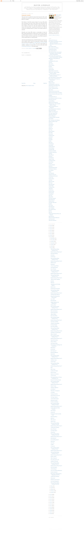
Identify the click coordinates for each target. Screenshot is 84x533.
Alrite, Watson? (51, 154)
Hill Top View (53, 287)
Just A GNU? (53, 299)
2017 (51, 496)
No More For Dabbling (54, 401)
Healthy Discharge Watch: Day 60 (56, 330)
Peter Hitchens (51, 124)
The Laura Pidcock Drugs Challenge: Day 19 (55, 271)
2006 (51, 513)
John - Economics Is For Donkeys (54, 120)
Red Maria (50, 138)
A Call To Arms (53, 375)
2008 (51, 510)
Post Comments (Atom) (30, 85)
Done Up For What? (54, 315)
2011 (51, 505)
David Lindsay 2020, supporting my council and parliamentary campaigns (55, 56)
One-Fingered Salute (54, 343)
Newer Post (23, 83)
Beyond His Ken (53, 300)
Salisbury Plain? (53, 304)
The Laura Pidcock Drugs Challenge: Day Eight (55, 423)
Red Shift (50, 66)
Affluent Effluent (53, 314)
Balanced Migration (52, 115)
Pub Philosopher (51, 135)
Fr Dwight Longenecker (53, 152)
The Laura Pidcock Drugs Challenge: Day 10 (55, 382)
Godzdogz (50, 153)
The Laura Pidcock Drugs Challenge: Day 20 (55, 259)
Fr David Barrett (51, 148)
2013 (51, 502)
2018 (51, 494)
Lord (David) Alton (52, 160)
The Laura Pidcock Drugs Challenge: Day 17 (55, 291)
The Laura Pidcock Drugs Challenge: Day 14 (55, 328)
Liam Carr (50, 127)
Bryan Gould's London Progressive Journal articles (54, 79)
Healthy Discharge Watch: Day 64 (56, 277)
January (52, 492)
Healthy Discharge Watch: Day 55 (56, 406)
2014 (51, 500)
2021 (51, 233)
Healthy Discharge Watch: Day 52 (56, 450)
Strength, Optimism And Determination (55, 303)
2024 (51, 228)
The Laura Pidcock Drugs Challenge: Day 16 (55, 307)
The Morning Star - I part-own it (54, 84)
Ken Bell (50, 203)
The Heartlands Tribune (53, 49)
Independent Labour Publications (54, 85)
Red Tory (50, 210)
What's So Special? (54, 458)
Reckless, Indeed (53, 456)
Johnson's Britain (53, 341)
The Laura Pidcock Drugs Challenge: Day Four (55, 463)
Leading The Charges (54, 370)
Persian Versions (53, 372)
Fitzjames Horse (51, 178)
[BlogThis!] (37, 48)
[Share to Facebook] (40, 48)
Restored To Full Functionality (56, 379)
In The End (52, 255)
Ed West (50, 141)
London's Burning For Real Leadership (55, 408)
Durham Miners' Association (53, 70)
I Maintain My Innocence (53, 40)
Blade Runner (53, 347)
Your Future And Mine (54, 321)
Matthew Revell (51, 201)
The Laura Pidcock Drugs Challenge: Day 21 (55, 250)
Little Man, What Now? (53, 202)
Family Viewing (53, 385)
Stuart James (51, 134)
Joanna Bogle (51, 161)
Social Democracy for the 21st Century (55, 98)
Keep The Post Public (52, 110)
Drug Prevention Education (53, 102)
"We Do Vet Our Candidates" (55, 279)
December (53, 238)
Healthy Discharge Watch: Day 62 (56, 309)
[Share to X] (39, 48)
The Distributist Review (53, 96)
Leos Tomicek (51, 170)
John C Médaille (51, 208)
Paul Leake (50, 142)
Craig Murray (51, 194)
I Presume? (52, 282)
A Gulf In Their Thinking (55, 427)
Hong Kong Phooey (54, 416)
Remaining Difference (54, 352)
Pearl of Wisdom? (54, 429)
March (52, 489)
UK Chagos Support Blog (53, 113)
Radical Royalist (51, 206)
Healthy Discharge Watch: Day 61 (56, 320)
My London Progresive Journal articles (55, 77)
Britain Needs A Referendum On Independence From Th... (56, 474)
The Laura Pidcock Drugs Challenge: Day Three (55, 483)
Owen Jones (51, 122)
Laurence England (52, 164)
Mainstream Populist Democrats (54, 217)
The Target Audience (54, 397)
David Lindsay (42, 5)
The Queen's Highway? (54, 387)
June (52, 247)
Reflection (52, 418)
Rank (52, 367)
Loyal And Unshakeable (55, 481)
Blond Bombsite (53, 438)
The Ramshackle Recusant (53, 175)
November (53, 239)
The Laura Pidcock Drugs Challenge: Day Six (55, 448)
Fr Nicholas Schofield (52, 150)
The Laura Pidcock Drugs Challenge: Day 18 (55, 275)
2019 (51, 236)
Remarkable (53, 264)
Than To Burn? (53, 410)
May (52, 486)
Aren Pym (50, 62)
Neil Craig (50, 195)
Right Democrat (51, 216)
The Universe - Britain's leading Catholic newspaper (54, 73)
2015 (51, 499)
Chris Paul (50, 180)
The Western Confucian (53, 168)
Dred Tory (50, 212)
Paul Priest (50, 156)
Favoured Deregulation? (55, 439)
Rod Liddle (51, 132)
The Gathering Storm (54, 267)
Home (34, 83)
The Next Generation (54, 312)
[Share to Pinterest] (41, 48)
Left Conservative (52, 219)
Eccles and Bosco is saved (53, 87)
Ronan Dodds (51, 118)
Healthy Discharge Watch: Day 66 (56, 261)
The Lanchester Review (53, 50)
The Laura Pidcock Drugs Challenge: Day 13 (55, 336)
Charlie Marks (51, 185)
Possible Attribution (54, 472)
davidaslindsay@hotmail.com (27, 46)
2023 (51, 230)
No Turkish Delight (54, 324)
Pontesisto (50, 163)
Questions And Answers (55, 373)
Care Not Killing (51, 100)
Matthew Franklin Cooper (53, 121)
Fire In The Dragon (54, 467)
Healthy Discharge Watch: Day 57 (56, 366)
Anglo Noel (51, 188)
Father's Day (53, 441)
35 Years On (53, 446)
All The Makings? (54, 468)
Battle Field (53, 354)
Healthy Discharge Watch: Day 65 (56, 273)
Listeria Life (53, 412)
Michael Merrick (51, 131)
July (52, 246)
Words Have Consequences (55, 390)
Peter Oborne (51, 125)
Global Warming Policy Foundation (55, 108)
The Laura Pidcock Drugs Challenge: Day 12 (55, 356)
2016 (51, 497)
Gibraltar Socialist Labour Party (54, 91)
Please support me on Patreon (53, 47)
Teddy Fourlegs (51, 69)
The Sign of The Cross (52, 174)
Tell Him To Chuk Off (54, 461)
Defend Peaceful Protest (53, 114)
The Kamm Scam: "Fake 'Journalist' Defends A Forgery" (54, 104)
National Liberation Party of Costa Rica (55, 92)
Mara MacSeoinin (52, 199)
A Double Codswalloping (55, 323)
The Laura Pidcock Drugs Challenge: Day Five (55, 453)
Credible (52, 444)
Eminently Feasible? (54, 400)
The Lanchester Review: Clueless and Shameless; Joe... (56, 378)
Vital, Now (52, 442)
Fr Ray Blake (51, 145)
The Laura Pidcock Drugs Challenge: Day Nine (55, 404)
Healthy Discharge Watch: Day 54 (56, 425)
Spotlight (52, 281)
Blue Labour (51, 89)
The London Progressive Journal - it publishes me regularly (55, 75)
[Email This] (36, 48)
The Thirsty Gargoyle (52, 198)
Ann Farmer (51, 136)
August (52, 244)
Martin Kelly (51, 196)
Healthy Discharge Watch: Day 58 (56, 358)
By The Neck (53, 349)
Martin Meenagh (51, 184)
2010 (51, 507)
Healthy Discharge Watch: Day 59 (56, 338)
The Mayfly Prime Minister (55, 294)
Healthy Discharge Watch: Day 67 (56, 251)
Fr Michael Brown (52, 146)
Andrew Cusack (51, 159)
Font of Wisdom (53, 269)
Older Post (45, 83)
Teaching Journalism (54, 393)
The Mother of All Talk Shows (56, 332)
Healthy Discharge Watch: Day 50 (56, 465)
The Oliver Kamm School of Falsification (53, 107)
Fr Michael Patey (51, 187)
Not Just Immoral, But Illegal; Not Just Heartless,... (56, 345)
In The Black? (53, 389)
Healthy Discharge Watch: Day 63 (56, 292)
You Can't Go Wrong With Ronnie (56, 470)
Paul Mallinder (51, 157)
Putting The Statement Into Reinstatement (55, 297)
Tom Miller (51, 139)
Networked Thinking (54, 253)
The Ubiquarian (51, 173)
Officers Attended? (54, 334)
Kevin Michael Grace (52, 209)
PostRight (50, 95)
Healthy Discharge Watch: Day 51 (56, 454)
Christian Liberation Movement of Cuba (55, 93)
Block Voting (53, 369)
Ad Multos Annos (54, 360)
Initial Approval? (53, 350)
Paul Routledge (51, 192)
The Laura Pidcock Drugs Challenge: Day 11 (55, 364)
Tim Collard (51, 205)
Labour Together (51, 65)
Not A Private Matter (54, 326)
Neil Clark (50, 129)
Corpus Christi (53, 361)
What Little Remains (54, 310)
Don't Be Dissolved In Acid (55, 395)
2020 (51, 235)
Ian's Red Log (51, 189)
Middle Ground (53, 262)
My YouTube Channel (52, 46)
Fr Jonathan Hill (51, 149)
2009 (51, 508)
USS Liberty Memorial (52, 220)
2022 (51, 232)
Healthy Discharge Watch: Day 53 (56, 436)
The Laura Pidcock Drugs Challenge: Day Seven (55, 434)
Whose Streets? (53, 419)
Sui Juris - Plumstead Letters (53, 88)
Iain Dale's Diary (51, 191)
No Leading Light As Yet (55, 459)
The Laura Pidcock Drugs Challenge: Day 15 (55, 318)
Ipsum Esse (50, 166)
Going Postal (53, 432)
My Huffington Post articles (53, 61)
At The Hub (53, 392)
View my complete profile (54, 35)
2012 (51, 504)
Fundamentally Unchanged (55, 288)
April (52, 487)
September (53, 242)
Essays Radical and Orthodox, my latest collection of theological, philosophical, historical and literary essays (55, 43)
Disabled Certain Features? (55, 479)
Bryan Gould (51, 81)
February (52, 490)
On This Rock (53, 256)
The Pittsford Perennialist (53, 167)
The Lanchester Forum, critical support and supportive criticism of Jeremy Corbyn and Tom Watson (55, 53)
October (52, 241)
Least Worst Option (54, 430)
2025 (51, 227)
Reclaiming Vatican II (52, 99)
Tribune (50, 171)
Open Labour (51, 63)
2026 (51, 225)
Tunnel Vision (53, 421)
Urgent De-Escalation (54, 340)
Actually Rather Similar (55, 398)
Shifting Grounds (51, 82)
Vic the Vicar (51, 177)
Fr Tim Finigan (51, 143)
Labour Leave (51, 68)
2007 (51, 512)
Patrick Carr (51, 128)
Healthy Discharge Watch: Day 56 (56, 384)
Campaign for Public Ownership (54, 117)
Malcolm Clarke (51, 181)
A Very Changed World (54, 265)
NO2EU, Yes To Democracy (53, 111)
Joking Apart (53, 478)
